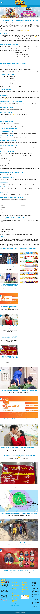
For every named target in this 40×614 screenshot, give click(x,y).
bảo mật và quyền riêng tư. (6, 98)
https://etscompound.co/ (25, 30)
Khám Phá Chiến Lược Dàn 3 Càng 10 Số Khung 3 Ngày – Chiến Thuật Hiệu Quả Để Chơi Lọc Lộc (9, 327)
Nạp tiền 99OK (25, 589)
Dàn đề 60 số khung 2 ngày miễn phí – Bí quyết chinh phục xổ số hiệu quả (19, 570)
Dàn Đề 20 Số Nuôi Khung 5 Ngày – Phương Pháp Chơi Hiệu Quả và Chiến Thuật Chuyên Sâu (19, 513)
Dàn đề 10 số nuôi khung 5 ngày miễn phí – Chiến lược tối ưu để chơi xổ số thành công (9, 285)
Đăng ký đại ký (26, 593)
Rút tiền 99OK (25, 591)
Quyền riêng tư (15, 598)
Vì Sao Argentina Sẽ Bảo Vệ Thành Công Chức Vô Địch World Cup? (9, 265)
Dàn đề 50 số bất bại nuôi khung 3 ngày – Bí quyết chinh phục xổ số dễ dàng (9, 337)
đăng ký (14, 114)
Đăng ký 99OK (25, 582)
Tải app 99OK (25, 587)
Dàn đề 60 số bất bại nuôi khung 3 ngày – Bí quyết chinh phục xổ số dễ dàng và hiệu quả (19, 542)
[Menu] (2, 2)
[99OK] (20, 2)
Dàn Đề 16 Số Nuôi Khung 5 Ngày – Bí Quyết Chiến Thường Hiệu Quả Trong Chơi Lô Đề (9, 357)
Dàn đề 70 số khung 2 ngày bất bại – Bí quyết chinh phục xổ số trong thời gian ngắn (9, 306)
